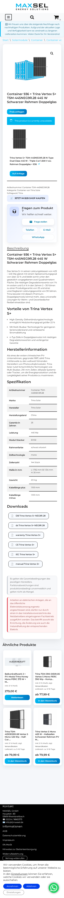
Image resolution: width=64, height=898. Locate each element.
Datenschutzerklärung (14, 835)
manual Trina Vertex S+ (27, 564)
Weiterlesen (17, 697)
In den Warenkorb (47, 700)
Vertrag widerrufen (15, 858)
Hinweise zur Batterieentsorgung (20, 849)
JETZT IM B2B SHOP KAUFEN (27, 198)
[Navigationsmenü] (8, 17)
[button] (52, 53)
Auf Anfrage (18, 173)
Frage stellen (40, 221)
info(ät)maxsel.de (14, 822)
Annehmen (12, 886)
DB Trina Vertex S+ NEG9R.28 (31, 515)
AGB (5, 831)
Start (6, 40)
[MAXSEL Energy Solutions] (32, 6)
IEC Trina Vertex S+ (25, 554)
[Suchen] (32, 17)
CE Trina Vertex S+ (25, 544)
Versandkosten (41, 686)
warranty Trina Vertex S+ (28, 535)
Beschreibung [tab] (18, 248)
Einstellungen (19, 873)
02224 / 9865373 (14, 819)
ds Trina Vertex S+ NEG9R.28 (30, 525)
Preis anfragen (17, 111)
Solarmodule (19, 40)
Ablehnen (31, 886)
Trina (20, 193)
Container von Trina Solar (28, 190)
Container (37, 40)
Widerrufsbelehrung (13, 854)
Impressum (9, 840)
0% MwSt (7, 844)
